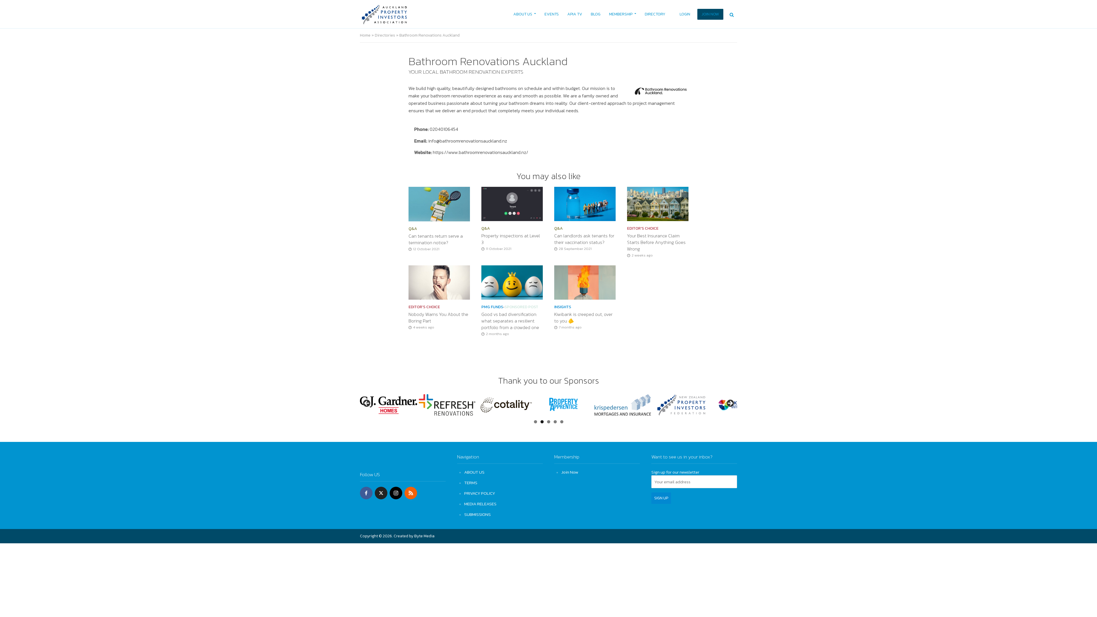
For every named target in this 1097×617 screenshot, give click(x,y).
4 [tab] (555, 421)
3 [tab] (548, 421)
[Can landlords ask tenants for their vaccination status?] (585, 203)
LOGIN (685, 14)
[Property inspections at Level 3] (512, 203)
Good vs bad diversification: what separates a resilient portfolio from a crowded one (510, 321)
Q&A (413, 229)
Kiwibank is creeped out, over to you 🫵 (583, 317)
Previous (367, 403)
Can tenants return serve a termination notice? (436, 239)
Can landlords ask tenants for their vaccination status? (584, 239)
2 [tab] (542, 421)
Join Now (569, 472)
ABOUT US (522, 14)
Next (730, 403)
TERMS (470, 482)
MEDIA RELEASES (480, 503)
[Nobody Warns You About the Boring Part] (439, 282)
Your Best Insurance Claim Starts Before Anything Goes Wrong (656, 242)
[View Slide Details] (410, 405)
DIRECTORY (655, 14)
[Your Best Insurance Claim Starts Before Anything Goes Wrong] (657, 203)
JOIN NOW (710, 14)
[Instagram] (396, 493)
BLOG (595, 14)
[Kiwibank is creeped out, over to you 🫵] (585, 282)
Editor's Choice (642, 228)
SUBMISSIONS (477, 514)
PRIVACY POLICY (479, 493)
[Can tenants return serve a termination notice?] (439, 203)
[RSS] (411, 493)
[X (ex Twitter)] (381, 493)
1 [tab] (535, 421)
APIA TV (574, 14)
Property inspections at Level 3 (510, 239)
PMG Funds (492, 307)
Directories (385, 35)
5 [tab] (561, 421)
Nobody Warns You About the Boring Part (438, 317)
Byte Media (424, 536)
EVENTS (552, 14)
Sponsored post (521, 307)
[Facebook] (366, 493)
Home (365, 35)
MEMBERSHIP (620, 14)
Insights (562, 307)
